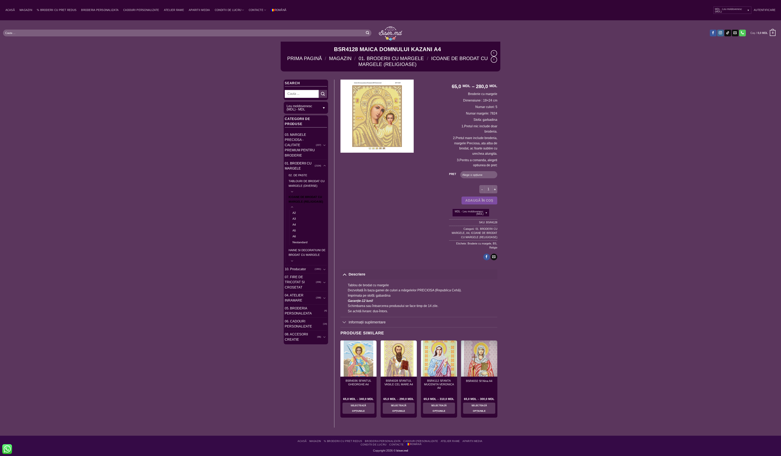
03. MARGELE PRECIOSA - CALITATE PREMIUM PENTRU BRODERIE (300, 145)
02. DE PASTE (298, 175)
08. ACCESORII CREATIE (296, 337)
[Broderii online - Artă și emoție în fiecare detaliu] (390, 33)
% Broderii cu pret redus (56, 10)
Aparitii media (199, 10)
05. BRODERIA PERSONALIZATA (298, 311)
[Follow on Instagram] (720, 33)
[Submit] (367, 33)
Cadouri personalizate (141, 10)
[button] (764, 10)
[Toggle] (324, 145)
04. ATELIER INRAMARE (294, 298)
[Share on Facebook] (486, 257)
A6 (294, 236)
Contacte (256, 10)
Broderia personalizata (100, 10)
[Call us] (742, 33)
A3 (294, 218)
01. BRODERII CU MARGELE (391, 58)
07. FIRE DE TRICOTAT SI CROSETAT (295, 282)
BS (494, 243)
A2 (294, 212)
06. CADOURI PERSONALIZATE (298, 324)
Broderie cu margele (479, 243)
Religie (493, 247)
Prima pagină (304, 58)
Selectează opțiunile (358, 408)
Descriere (357, 274)
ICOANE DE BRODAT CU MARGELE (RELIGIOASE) (306, 199)
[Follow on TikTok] (727, 33)
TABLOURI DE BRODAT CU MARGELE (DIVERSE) (307, 183)
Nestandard (300, 242)
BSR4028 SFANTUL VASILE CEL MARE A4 (398, 382)
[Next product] (494, 53)
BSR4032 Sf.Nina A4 (479, 381)
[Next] (497, 380)
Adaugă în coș (479, 200)
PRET (452, 174)
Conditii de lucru (228, 10)
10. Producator (295, 269)
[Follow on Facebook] (713, 33)
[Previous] (341, 380)
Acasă (10, 10)
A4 (294, 224)
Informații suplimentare (367, 322)
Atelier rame (174, 10)
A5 (294, 230)
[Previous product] (494, 59)
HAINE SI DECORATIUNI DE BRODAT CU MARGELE (307, 252)
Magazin (26, 10)
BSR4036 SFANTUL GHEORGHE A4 (358, 382)
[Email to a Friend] (494, 257)
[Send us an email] (735, 33)
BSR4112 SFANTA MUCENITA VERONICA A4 (439, 384)
